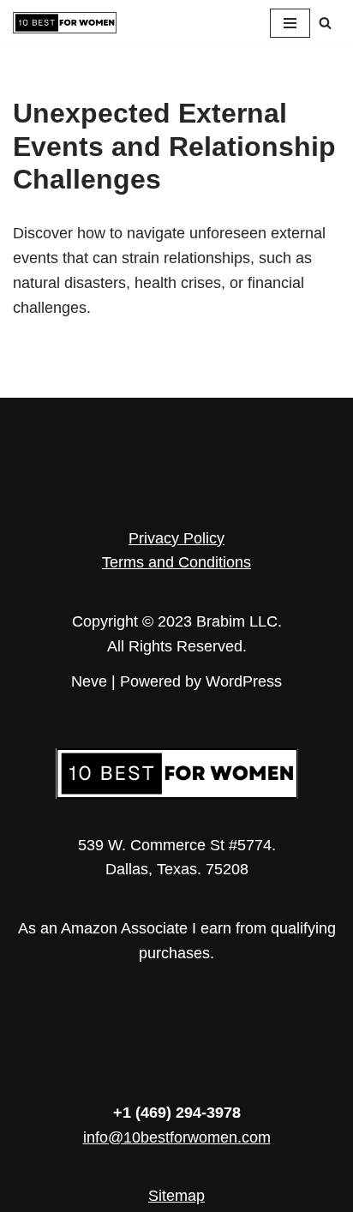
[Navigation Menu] (290, 23)
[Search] (325, 22)
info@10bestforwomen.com (177, 1137)
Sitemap (176, 1195)
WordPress (244, 681)
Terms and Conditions (176, 562)
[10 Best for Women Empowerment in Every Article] (65, 22)
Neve (89, 681)
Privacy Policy (176, 538)
